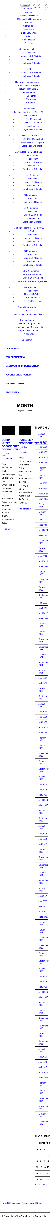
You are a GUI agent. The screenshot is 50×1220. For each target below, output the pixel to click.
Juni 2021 (42, 678)
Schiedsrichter (28, 40)
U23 (29, 69)
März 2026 (43, 463)
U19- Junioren (30, 116)
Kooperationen (27, 320)
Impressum (15, 1203)
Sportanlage (28, 26)
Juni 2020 (42, 717)
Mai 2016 (42, 987)
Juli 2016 (42, 976)
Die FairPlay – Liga (33, 301)
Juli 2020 (42, 712)
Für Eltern (30, 103)
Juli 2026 (42, 442)
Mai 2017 (42, 906)
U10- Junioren (30, 251)
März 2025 (43, 499)
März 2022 (43, 618)
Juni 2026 (42, 447)
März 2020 (43, 733)
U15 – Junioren (31, 155)
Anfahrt (29, 36)
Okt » (44, 1184)
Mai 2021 (42, 683)
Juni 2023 (42, 556)
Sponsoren (27, 340)
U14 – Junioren (31, 175)
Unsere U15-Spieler (33, 162)
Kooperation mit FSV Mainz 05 (29, 327)
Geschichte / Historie (28, 16)
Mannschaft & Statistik (31, 56)
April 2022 (43, 613)
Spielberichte (33, 126)
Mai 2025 (42, 488)
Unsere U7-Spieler (32, 294)
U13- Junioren (30, 195)
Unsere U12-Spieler (33, 215)
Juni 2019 (42, 790)
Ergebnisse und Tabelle (32, 146)
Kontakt (5, 1203)
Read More (7, 529)
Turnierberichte (33, 298)
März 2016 (43, 997)
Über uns (29, 311)
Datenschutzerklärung (32, 1203)
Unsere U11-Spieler (33, 238)
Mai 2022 (42, 608)
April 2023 (43, 561)
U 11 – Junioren (31, 231)
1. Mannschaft (29, 53)
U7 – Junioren (30, 287)
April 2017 (43, 912)
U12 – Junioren (31, 208)
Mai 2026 (42, 452)
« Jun (37, 1184)
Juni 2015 (42, 1062)
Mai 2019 (42, 795)
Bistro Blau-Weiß (29, 33)
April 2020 (43, 727)
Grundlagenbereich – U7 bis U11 (29, 228)
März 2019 (43, 805)
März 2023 (43, 566)
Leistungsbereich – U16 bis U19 (28, 112)
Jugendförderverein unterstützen (29, 314)
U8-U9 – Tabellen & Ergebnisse (32, 281)
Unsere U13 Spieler (33, 202)
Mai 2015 (42, 1067)
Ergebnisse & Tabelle (31, 63)
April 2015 (43, 1072)
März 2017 (43, 917)
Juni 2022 (42, 603)
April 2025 (43, 494)
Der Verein (27, 9)
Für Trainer (31, 96)
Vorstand (29, 12)
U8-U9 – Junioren (31, 271)
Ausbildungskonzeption (29, 85)
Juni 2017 (42, 901)
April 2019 (43, 800)
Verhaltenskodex (29, 92)
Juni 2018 (42, 839)
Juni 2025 (42, 483)
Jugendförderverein (27, 307)
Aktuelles (31, 60)
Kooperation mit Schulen (29, 330)
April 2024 (43, 530)
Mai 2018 (42, 844)
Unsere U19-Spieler (33, 123)
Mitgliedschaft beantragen (29, 19)
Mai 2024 (42, 525)
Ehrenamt (28, 43)
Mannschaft (32, 159)
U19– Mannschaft (33, 119)
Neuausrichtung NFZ (28, 89)
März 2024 (43, 535)
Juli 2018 (42, 834)
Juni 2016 (42, 982)
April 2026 (43, 457)
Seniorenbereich (26, 49)
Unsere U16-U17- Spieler (32, 142)
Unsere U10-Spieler (33, 258)
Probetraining (29, 109)
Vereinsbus (29, 29)
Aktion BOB (29, 334)
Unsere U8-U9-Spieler (33, 278)
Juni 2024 (42, 520)
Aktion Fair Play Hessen (29, 323)
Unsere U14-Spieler (33, 182)
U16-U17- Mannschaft (33, 139)
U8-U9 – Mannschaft (32, 274)
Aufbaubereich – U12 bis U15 (28, 152)
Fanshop (29, 22)
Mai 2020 (42, 722)
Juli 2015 (42, 1057)
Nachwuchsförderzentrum (27, 82)
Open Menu (25, 5)
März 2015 (43, 1078)
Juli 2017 (42, 896)
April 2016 (43, 992)
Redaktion (8, 459)
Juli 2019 (42, 784)
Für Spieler (31, 99)
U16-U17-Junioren (30, 135)
